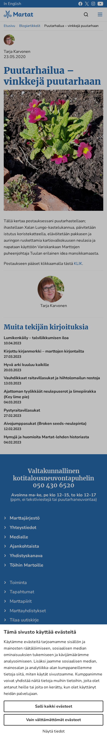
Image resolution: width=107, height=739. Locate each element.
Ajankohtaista (24, 546)
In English (12, 3)
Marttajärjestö (25, 518)
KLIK (78, 263)
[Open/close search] (86, 14)
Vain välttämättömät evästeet (53, 720)
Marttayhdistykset (28, 611)
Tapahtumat (22, 592)
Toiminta (18, 583)
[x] (87, 4)
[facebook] (80, 4)
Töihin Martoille (26, 565)
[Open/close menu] (100, 14)
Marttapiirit (21, 601)
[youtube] (100, 4)
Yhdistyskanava (26, 556)
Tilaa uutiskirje (24, 620)
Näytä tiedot (54, 731)
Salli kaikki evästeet (53, 706)
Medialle (19, 537)
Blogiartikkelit (29, 25)
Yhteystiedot (23, 527)
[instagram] (93, 4)
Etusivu (9, 25)
